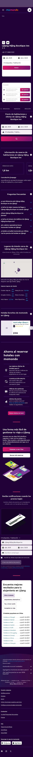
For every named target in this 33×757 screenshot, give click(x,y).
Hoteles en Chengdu (9, 643)
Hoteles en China (25, 680)
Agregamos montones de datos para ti (16, 670)
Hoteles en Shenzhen (9, 630)
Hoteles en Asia (15, 680)
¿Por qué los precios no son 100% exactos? (14, 673)
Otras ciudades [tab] (8, 595)
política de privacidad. (18, 567)
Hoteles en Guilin (8, 627)
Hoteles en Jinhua (8, 638)
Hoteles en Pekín (8, 622)
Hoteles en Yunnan (9, 682)
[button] (3, 10)
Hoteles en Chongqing (10, 633)
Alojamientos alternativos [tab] (12, 599)
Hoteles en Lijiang (21, 682)
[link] (16, 413)
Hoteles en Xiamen (8, 620)
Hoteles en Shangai (9, 617)
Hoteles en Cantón (8, 625)
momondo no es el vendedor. (13, 666)
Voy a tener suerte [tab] (9, 604)
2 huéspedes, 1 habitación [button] (12, 63)
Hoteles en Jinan (8, 640)
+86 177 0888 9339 (8, 52)
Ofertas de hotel (5, 680)
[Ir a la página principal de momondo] (12, 10)
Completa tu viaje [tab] (9, 608)
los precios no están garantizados (16, 661)
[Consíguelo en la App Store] (17, 743)
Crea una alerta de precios (17, 403)
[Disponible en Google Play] (6, 743)
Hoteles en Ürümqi (8, 635)
